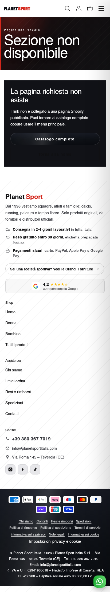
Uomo (10, 311)
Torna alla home (55, 154)
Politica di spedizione (55, 527)
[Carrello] (90, 8)
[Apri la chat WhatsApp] (99, 581)
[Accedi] (79, 8)
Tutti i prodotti (16, 344)
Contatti (11, 413)
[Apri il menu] (101, 8)
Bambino (13, 333)
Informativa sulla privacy (28, 534)
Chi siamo (13, 369)
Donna (11, 322)
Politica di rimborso (23, 527)
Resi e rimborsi (18, 391)
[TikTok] (35, 469)
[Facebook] (23, 469)
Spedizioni (14, 402)
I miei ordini (15, 380)
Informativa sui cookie (83, 534)
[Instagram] (10, 469)
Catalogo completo (54, 138)
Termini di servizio (87, 527)
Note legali (57, 534)
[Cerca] (67, 8)
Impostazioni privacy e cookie (55, 541)
